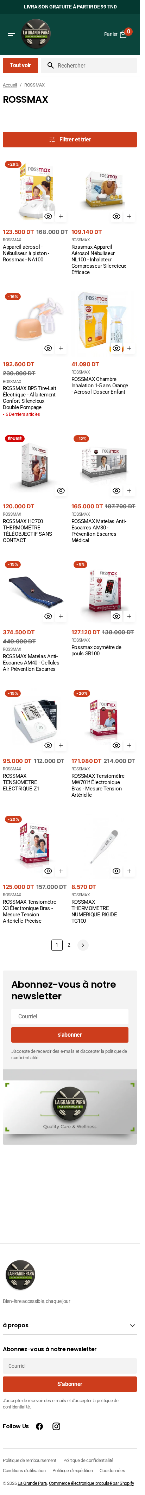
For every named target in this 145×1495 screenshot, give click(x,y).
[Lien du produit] (36, 211)
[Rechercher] (48, 65)
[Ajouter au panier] (61, 216)
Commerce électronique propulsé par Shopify (91, 1483)
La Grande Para (32, 1483)
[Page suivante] (83, 945)
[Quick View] (48, 216)
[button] (11, 34)
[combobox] (96, 65)
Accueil (10, 85)
